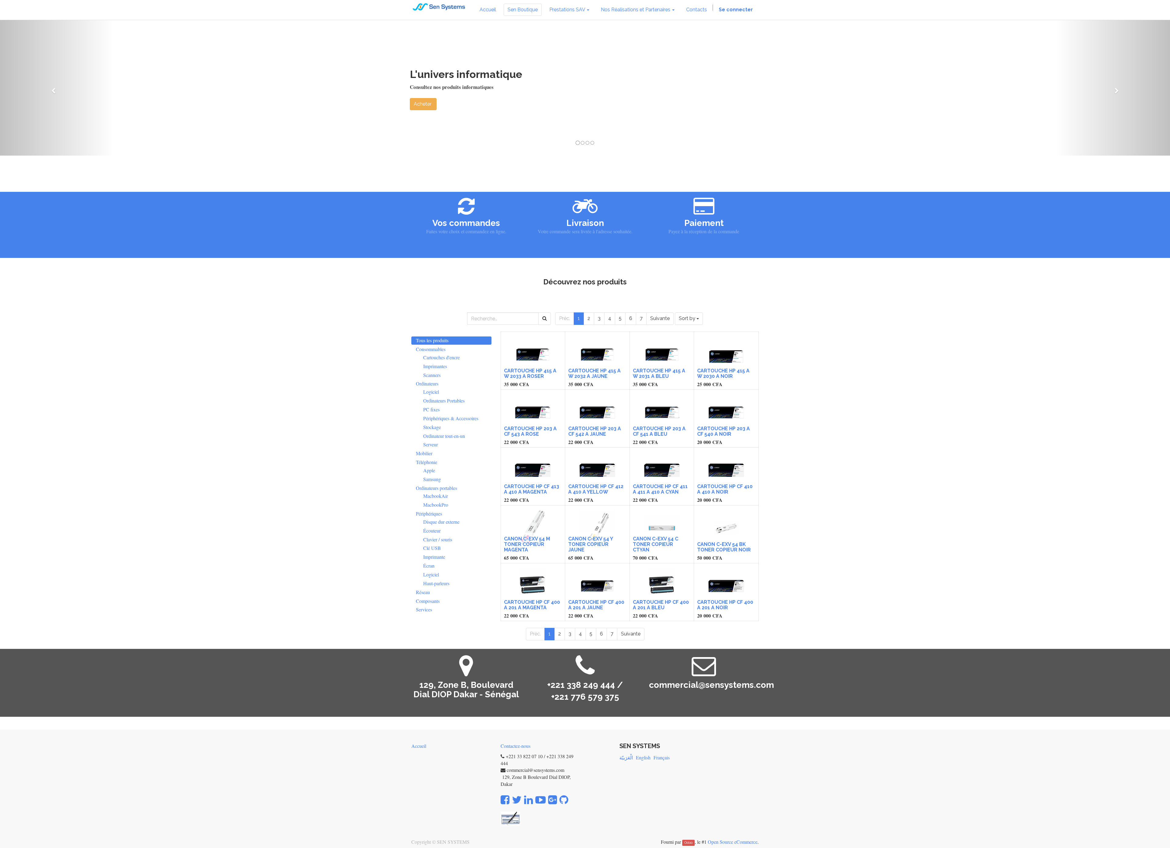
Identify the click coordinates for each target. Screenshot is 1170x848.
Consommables (430, 349)
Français (662, 757)
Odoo (688, 842)
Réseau (423, 592)
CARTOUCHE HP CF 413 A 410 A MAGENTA (531, 489)
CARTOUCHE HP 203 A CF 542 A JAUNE (594, 431)
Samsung (432, 479)
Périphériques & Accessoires (450, 418)
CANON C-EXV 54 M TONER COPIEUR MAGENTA (527, 544)
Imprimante (434, 557)
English (643, 757)
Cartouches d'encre (441, 357)
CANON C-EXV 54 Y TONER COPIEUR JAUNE (590, 544)
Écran (428, 565)
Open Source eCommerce (732, 842)
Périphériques (429, 513)
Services (424, 609)
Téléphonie (426, 462)
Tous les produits (432, 340)
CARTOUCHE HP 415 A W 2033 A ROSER (530, 373)
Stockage (432, 427)
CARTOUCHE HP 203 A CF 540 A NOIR (723, 431)
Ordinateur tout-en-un (444, 436)
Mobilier (424, 453)
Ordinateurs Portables (444, 400)
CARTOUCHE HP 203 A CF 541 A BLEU (659, 431)
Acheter (423, 104)
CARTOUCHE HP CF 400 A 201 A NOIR (725, 604)
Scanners (432, 375)
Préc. (564, 318)
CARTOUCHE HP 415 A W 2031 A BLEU (659, 373)
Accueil (418, 746)
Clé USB (432, 548)
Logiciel (431, 392)
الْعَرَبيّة (626, 757)
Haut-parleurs (436, 583)
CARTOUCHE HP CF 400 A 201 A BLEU (661, 604)
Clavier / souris (437, 539)
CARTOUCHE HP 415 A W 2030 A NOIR (723, 373)
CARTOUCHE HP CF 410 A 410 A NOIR (725, 489)
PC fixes (431, 409)
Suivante (660, 318)
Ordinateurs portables (436, 488)
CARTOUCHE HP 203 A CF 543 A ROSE (530, 431)
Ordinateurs (427, 383)
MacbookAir (435, 496)
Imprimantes (435, 366)
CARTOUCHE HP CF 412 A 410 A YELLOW (595, 489)
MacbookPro (435, 504)
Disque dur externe (441, 522)
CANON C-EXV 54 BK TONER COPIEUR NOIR (724, 547)
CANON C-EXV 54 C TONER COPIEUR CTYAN (655, 544)
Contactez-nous (515, 746)
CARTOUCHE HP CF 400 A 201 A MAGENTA (532, 604)
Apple (429, 470)
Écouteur (432, 530)
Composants (428, 601)
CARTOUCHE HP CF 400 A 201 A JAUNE (596, 604)
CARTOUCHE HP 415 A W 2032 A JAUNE (594, 373)
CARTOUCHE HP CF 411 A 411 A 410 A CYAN (660, 489)
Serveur (430, 444)
